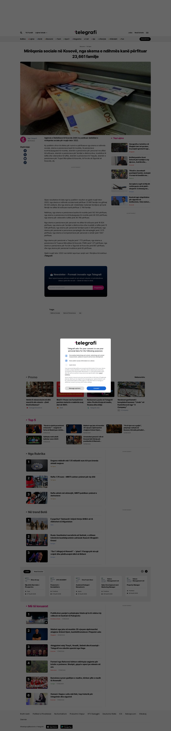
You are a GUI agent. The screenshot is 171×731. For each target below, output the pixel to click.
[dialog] (85, 366)
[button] (85, 365)
